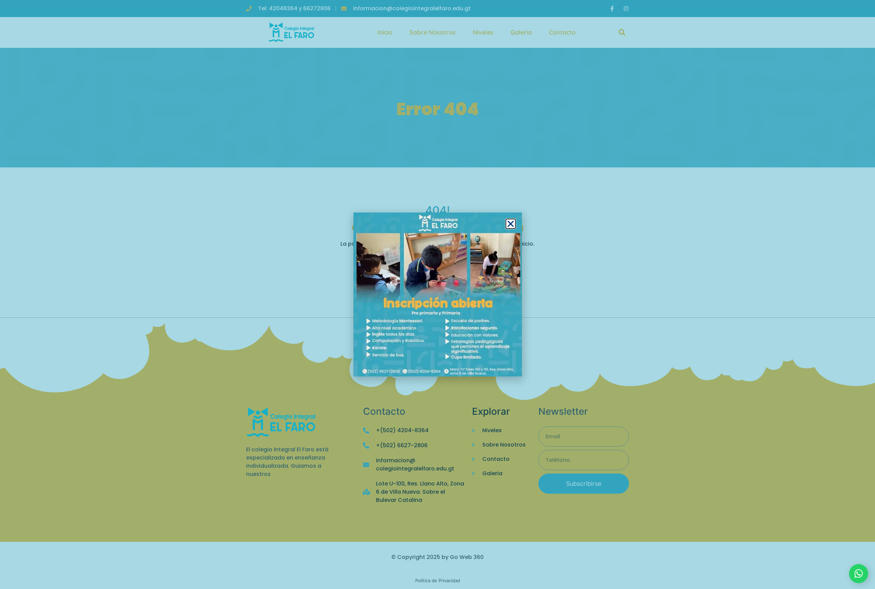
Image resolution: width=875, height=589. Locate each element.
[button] (510, 223)
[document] (437, 294)
